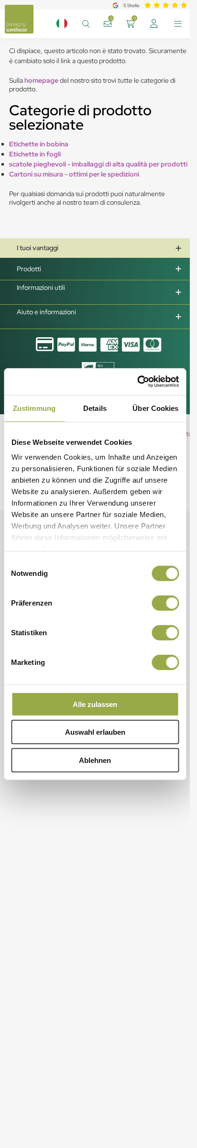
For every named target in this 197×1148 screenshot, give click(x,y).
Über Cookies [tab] (155, 408)
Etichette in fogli (35, 154)
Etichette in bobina (38, 144)
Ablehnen (95, 760)
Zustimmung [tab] (34, 408)
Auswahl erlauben (95, 732)
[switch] (165, 602)
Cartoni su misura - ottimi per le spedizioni (74, 174)
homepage (42, 80)
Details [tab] (95, 408)
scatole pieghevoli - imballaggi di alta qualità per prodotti (98, 164)
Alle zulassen (95, 704)
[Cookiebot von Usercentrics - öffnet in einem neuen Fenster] (137, 381)
